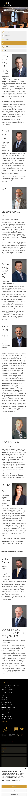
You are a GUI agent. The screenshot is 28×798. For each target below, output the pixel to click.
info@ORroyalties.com (7, 724)
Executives (7, 43)
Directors (7, 39)
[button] (26, 768)
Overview (7, 32)
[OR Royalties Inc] (7, 4)
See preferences (14, 794)
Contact (6, 50)
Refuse (14, 790)
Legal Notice (7, 46)
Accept (14, 786)
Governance (7, 35)
